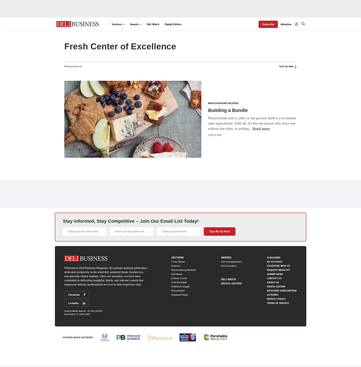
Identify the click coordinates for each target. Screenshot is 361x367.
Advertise (286, 24)
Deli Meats (176, 274)
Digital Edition (173, 24)
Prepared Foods (179, 295)
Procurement (177, 290)
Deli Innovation (229, 266)
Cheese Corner (179, 278)
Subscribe (268, 24)
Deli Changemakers (231, 262)
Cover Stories (178, 262)
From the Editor (179, 282)
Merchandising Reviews (183, 270)
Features (175, 266)
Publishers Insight (180, 286)
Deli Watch (153, 24)
